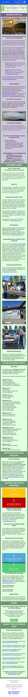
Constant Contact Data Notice (17, 686)
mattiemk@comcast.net (15, 220)
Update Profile (8, 686)
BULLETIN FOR (11, 156)
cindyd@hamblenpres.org (17, 234)
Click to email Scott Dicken (8, 662)
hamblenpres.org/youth (7, 580)
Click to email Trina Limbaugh (9, 666)
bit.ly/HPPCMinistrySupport (8, 93)
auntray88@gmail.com (13, 192)
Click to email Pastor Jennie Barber (10, 645)
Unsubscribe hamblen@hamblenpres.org (14, 684)
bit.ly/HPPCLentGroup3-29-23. (12, 74)
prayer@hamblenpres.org (14, 674)
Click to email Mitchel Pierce (9, 658)
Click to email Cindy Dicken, (8, 653)
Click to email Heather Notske (9, 649)
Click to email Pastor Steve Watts (10, 641)
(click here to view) (17, 155)
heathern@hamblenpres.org (10, 79)
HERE (14, 54)
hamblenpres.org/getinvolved (18, 244)
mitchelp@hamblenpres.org (8, 583)
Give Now (14, 620)
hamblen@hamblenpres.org (15, 687)
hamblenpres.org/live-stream (10, 272)
